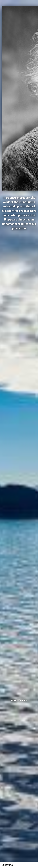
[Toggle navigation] (34, 865)
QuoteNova (9, 865)
